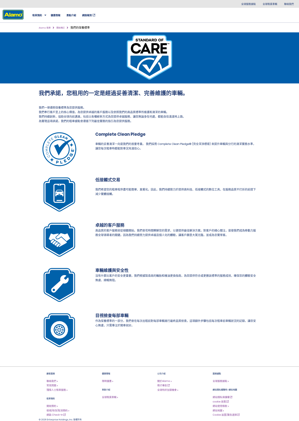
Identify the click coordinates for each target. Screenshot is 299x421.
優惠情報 (55, 15)
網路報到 (87, 15)
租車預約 (37, 15)
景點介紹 (71, 15)
